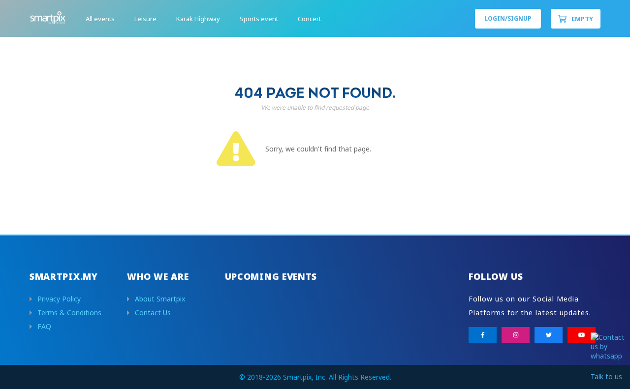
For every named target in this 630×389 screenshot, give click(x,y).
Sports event (259, 18)
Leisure (145, 18)
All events (100, 18)
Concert (309, 18)
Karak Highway (198, 18)
